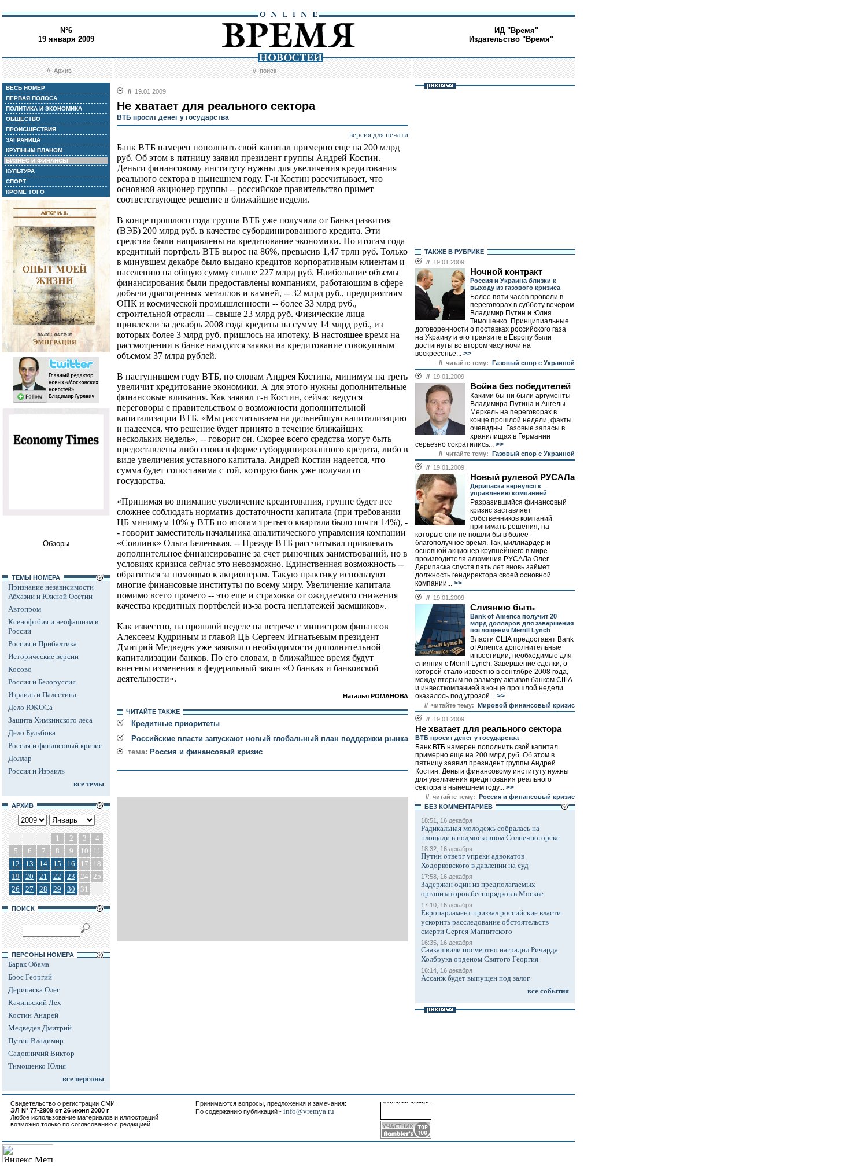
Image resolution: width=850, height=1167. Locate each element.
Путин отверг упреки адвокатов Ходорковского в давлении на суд (475, 861)
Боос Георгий (30, 977)
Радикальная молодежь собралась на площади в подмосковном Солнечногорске (490, 833)
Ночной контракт (506, 272)
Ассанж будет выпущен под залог (475, 978)
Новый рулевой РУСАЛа (522, 477)
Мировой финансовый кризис (526, 705)
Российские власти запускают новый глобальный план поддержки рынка (269, 738)
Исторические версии (43, 656)
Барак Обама (28, 964)
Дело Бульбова (32, 732)
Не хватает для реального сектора (488, 729)
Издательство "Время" (511, 39)
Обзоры (56, 543)
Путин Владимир (36, 1040)
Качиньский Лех (34, 1002)
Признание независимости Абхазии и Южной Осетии (51, 592)
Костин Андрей (33, 1015)
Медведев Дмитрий (40, 1028)
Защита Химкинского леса (50, 720)
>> (466, 353)
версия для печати (378, 134)
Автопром (24, 609)
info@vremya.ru (308, 1111)
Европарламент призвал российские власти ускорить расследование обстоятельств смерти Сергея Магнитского (491, 922)
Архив (63, 70)
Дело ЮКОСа (30, 707)
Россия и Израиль (36, 771)
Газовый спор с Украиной (533, 362)
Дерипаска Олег (34, 989)
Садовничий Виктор (41, 1053)
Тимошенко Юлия (37, 1066)
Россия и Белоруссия (42, 682)
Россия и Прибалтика (42, 643)
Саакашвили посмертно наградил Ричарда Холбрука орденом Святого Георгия (489, 954)
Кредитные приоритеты (175, 723)
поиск (268, 70)
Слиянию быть (502, 607)
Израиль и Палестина (42, 694)
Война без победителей (520, 386)
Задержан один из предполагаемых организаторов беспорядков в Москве (482, 889)
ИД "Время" (516, 30)
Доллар (20, 758)
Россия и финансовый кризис (55, 745)
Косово (20, 669)
